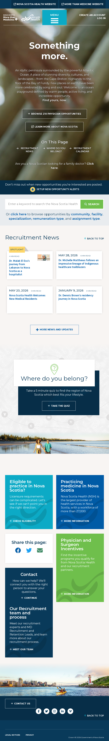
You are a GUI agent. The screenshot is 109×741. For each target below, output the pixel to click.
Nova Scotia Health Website (36, 4)
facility (97, 214)
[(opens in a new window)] (18, 550)
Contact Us (22, 703)
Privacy (30, 735)
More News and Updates (56, 329)
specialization (20, 219)
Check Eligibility (24, 521)
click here (19, 214)
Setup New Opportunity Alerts (58, 189)
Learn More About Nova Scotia (56, 126)
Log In (101, 18)
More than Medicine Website (83, 4)
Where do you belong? (56, 150)
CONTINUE (30, 598)
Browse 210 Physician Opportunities (56, 113)
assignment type (86, 219)
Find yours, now (54, 100)
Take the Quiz (60, 406)
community (80, 214)
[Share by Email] (40, 550)
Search (93, 204)
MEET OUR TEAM (23, 649)
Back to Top (95, 238)
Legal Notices (12, 735)
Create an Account (92, 15)
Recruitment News (29, 150)
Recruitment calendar (82, 150)
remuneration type (48, 219)
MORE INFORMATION (76, 521)
